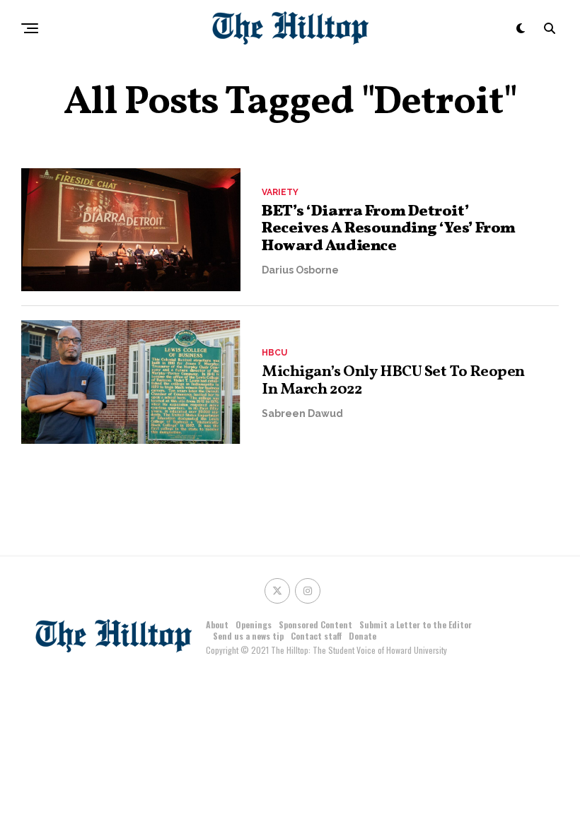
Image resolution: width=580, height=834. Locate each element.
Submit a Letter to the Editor (415, 624)
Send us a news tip (248, 636)
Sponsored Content (315, 624)
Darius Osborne (300, 270)
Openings (254, 624)
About (217, 624)
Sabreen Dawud (302, 413)
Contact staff (316, 636)
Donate (362, 636)
